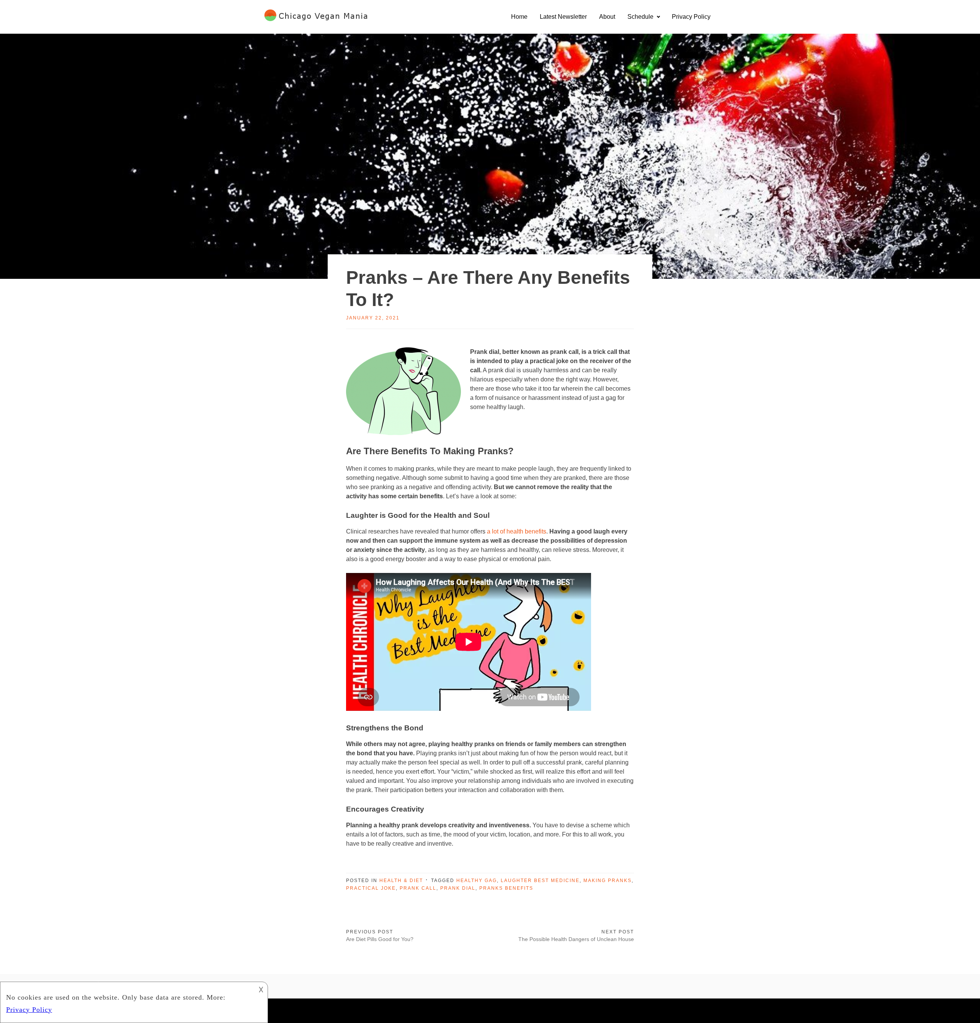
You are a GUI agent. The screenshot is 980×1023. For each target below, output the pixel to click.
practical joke (371, 888)
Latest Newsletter (563, 16)
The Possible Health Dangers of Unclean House (576, 939)
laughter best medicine (540, 880)
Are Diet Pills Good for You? (379, 939)
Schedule (640, 16)
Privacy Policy (691, 16)
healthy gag (476, 880)
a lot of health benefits (515, 531)
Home (519, 16)
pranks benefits (506, 888)
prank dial (457, 888)
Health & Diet (401, 880)
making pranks (607, 880)
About (607, 16)
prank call (418, 888)
